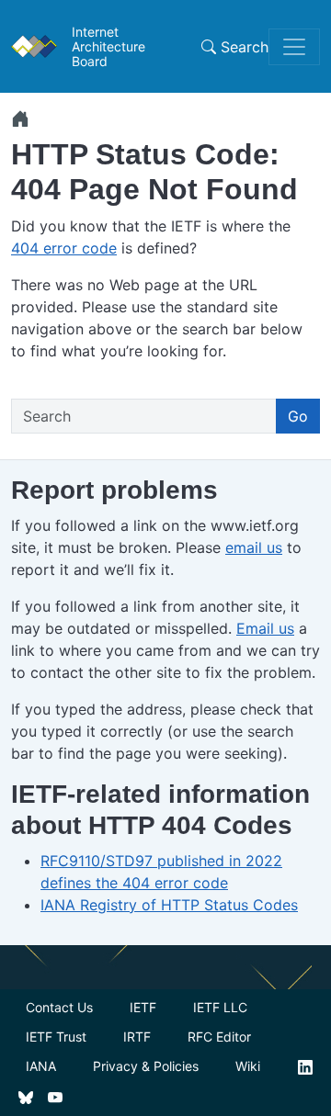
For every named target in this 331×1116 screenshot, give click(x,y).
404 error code (64, 248)
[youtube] (55, 1096)
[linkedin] (305, 1066)
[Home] (20, 118)
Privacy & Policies (146, 1066)
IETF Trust (56, 1036)
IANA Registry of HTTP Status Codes (169, 905)
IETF (143, 1007)
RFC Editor (219, 1036)
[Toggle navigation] (294, 46)
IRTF (137, 1036)
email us (253, 547)
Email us (265, 628)
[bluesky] (25, 1096)
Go (298, 416)
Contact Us (59, 1007)
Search (242, 47)
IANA (41, 1066)
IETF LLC (220, 1007)
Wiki (247, 1066)
